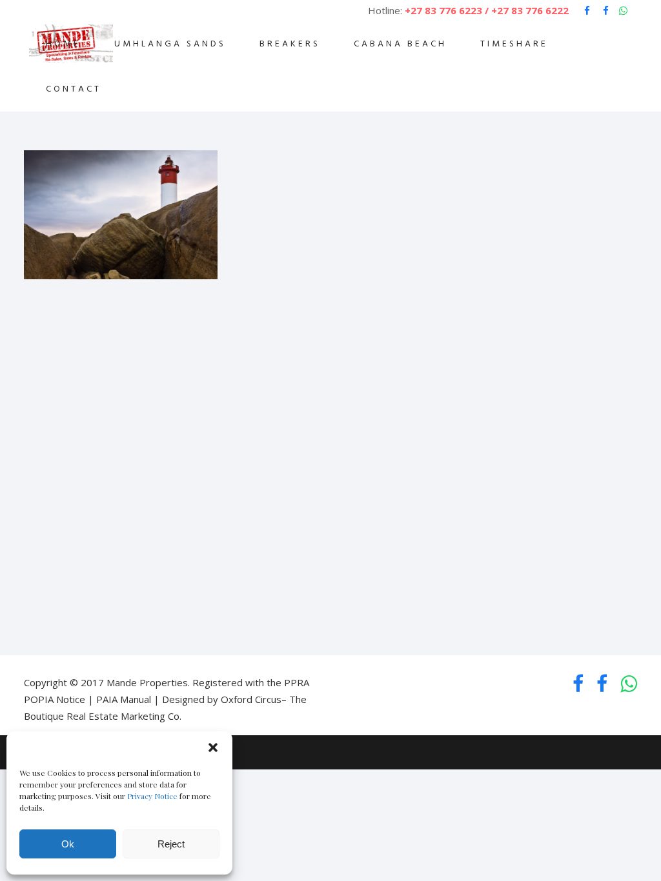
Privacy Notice (152, 796)
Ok (67, 843)
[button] (213, 747)
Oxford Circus (251, 699)
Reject (171, 843)
